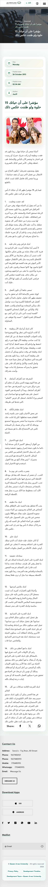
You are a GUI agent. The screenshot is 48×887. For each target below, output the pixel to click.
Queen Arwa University (19, 864)
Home (17, 21)
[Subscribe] (42, 846)
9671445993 (16, 758)
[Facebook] (20, 726)
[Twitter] (9, 823)
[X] (30, 726)
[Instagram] (15, 823)
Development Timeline (31, 871)
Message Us (15, 771)
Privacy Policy (13, 871)
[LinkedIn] (36, 823)
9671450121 (16, 754)
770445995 (16, 763)
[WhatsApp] (39, 726)
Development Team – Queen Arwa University (24, 876)
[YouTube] (29, 823)
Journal (27, 21)
